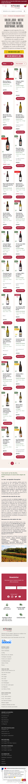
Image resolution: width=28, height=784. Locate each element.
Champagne (23, 539)
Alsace (13, 537)
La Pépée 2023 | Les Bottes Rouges (20, 275)
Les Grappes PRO (5, 741)
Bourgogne (13, 539)
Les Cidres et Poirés (5, 689)
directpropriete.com (5, 733)
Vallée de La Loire (21, 542)
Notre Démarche (5, 719)
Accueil (5, 16)
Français (21, 782)
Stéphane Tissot (17, 530)
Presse (3, 665)
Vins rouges (4, 676)
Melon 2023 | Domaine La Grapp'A (19, 406)
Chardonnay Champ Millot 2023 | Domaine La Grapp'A (7, 410)
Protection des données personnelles (9, 706)
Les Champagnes (5, 682)
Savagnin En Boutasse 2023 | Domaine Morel (20, 116)
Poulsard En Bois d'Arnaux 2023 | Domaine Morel (7, 156)
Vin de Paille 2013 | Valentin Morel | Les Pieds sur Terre (7, 215)
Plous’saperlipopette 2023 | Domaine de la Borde (8, 185)
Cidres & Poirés (4, 663)
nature (5, 35)
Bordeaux (3, 539)
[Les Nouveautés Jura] (14, 56)
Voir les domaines (5, 650)
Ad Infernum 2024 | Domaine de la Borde (20, 185)
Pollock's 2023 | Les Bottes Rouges (20, 83)
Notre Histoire (4, 717)
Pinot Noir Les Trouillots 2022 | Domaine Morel (20, 150)
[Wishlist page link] (3, 6)
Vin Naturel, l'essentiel (6, 656)
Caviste (3, 759)
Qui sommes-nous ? (5, 713)
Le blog (3, 652)
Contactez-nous (21, 617)
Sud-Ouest (12, 542)
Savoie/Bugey (4, 542)
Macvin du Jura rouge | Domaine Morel (7, 116)
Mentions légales (5, 702)
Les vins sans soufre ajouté (7, 684)
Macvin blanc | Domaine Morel (7, 82)
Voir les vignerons (5, 648)
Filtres (4, 64)
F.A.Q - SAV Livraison (6, 696)
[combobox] (22, 587)
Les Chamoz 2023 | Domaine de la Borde (20, 308)
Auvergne (18, 537)
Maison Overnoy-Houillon (7, 489)
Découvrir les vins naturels (7, 654)
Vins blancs (4, 674)
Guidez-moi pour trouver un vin (8, 670)
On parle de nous (5, 715)
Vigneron (3, 761)
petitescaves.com (5, 731)
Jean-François (19, 489)
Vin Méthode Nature (5, 661)
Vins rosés (3, 678)
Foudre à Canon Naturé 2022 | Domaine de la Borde (7, 376)
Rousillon (24, 540)
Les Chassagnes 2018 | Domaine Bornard (20, 441)
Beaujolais (23, 537)
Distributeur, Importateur (6, 757)
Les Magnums (4, 686)
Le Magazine (4, 724)
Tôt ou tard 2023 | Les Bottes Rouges (20, 245)
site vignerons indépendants (7, 735)
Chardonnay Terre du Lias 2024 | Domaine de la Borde (20, 215)
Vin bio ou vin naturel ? (6, 658)
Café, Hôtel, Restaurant (6, 755)
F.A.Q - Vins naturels (6, 698)
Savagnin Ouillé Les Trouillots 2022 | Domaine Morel (7, 341)
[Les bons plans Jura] (14, 52)
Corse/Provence (5, 540)
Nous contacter (4, 694)
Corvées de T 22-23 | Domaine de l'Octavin (20, 340)
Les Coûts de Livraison (6, 700)
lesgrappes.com (4, 729)
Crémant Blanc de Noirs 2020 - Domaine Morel (7, 245)
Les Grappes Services (6, 747)
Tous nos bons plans (5, 672)
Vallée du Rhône (5, 543)
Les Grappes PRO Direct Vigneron (8, 743)
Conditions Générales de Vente (8, 704)
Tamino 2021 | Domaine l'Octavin (19, 375)
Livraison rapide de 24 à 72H (21, 608)
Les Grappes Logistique (6, 750)
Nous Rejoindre (4, 721)
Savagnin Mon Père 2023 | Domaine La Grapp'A (6, 441)
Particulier (3, 763)
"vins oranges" (4, 680)
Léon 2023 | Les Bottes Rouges (7, 307)
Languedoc (15, 540)
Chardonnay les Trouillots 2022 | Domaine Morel (7, 275)
